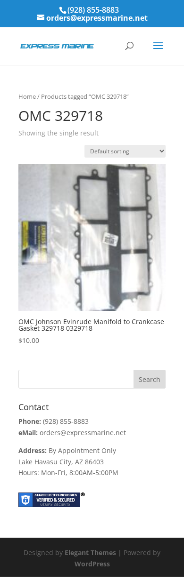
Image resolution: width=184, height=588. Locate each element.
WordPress (92, 563)
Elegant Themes (90, 552)
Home (27, 96)
